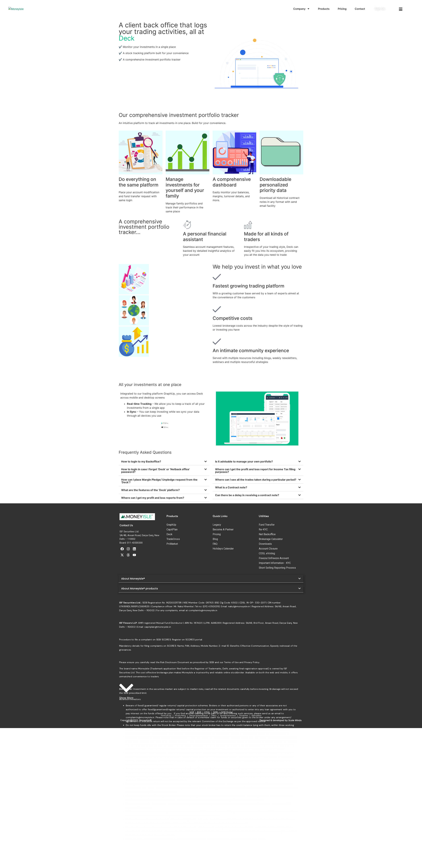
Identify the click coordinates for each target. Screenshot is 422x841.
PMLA (214, 716)
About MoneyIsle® (133, 579)
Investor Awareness (228, 716)
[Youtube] (134, 555)
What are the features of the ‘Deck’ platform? (150, 490)
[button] (164, 461)
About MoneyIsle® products (139, 588)
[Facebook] (122, 548)
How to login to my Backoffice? (141, 461)
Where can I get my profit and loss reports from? (152, 497)
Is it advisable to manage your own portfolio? (244, 461)
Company (299, 8)
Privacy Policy (180, 716)
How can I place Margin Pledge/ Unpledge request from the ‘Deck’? (159, 481)
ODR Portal (227, 712)
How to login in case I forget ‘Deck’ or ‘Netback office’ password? (155, 471)
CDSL (207, 712)
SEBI (215, 712)
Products (324, 8)
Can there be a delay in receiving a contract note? (247, 495)
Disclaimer (243, 716)
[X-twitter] (122, 555)
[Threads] (128, 555)
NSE (192, 712)
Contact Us (126, 525)
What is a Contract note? (231, 487)
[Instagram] (128, 548)
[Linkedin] (134, 548)
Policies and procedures (198, 716)
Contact (360, 8)
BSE (199, 712)
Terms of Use (166, 716)
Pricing (342, 8)
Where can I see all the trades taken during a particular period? (255, 479)
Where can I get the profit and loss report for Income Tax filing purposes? (255, 471)
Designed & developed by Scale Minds (280, 720)
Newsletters (256, 716)
